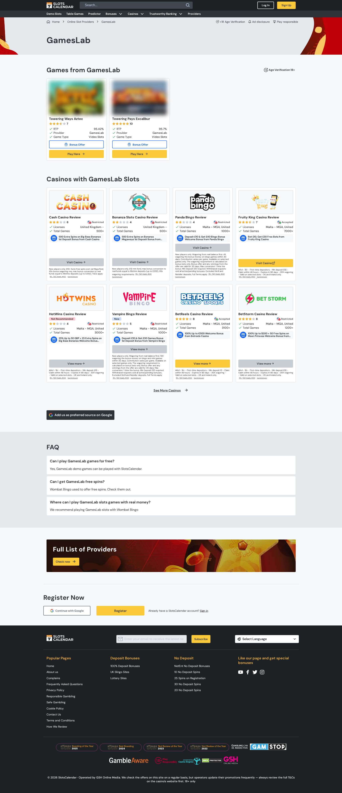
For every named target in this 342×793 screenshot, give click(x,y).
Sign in (204, 611)
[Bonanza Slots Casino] (139, 202)
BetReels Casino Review (194, 314)
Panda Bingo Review (190, 217)
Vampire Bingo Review (129, 314)
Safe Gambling (56, 702)
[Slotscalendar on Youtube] (241, 672)
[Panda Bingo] (202, 202)
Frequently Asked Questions (65, 684)
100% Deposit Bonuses (125, 666)
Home (50, 666)
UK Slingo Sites (119, 672)
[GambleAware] (75, 277)
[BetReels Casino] (202, 299)
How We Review (57, 726)
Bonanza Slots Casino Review (135, 217)
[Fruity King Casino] (265, 202)
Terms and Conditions (61, 720)
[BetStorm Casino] (265, 299)
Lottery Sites (118, 678)
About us (52, 672)
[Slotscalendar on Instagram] (263, 672)
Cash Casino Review (65, 217)
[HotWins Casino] (76, 299)
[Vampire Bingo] (139, 299)
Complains (53, 678)
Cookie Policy (55, 708)
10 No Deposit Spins (187, 672)
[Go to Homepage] (60, 5)
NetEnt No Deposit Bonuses (192, 666)
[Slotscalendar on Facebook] (249, 672)
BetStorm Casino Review (257, 314)
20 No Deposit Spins (187, 690)
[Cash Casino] (76, 202)
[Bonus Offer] (76, 144)
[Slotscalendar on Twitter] (256, 672)
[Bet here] (58, 276)
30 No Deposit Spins (187, 684)
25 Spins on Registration (189, 678)
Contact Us (54, 714)
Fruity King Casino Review (258, 217)
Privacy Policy (55, 690)
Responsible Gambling (61, 696)
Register (120, 611)
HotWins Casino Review (67, 314)
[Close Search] (188, 5)
